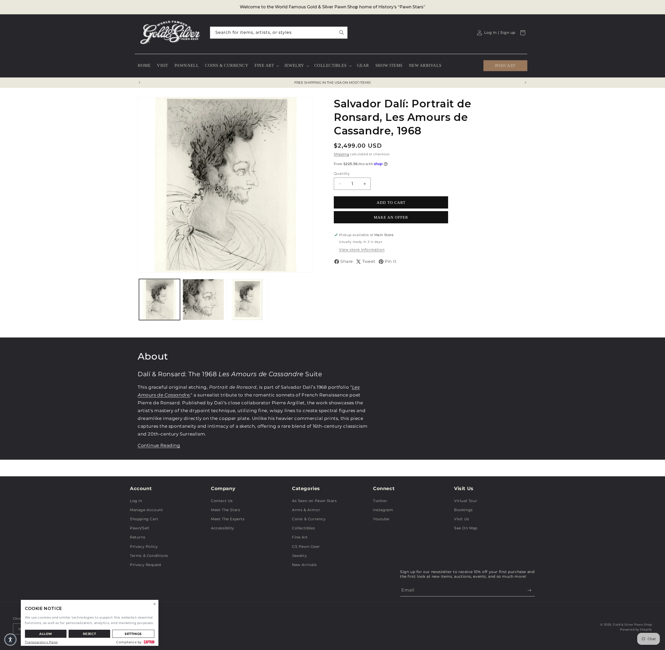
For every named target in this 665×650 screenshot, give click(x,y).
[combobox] (278, 32)
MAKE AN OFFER (391, 217)
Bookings (463, 510)
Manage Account (146, 510)
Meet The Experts (228, 519)
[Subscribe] (529, 590)
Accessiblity (222, 528)
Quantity (342, 173)
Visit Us (461, 519)
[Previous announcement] (139, 82)
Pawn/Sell (139, 528)
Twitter (380, 500)
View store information (361, 249)
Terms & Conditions (149, 555)
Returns (137, 537)
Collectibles (303, 528)
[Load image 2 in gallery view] (203, 299)
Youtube (381, 519)
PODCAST (505, 65)
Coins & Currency (309, 519)
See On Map (465, 528)
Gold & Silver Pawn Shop (632, 624)
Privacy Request (146, 564)
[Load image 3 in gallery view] (247, 299)
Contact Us (222, 500)
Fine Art (300, 537)
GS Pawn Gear (306, 546)
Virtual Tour (465, 500)
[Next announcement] (525, 82)
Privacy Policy (144, 546)
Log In (136, 500)
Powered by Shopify (636, 629)
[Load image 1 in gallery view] (159, 299)
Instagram (383, 510)
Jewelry (299, 555)
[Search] (341, 32)
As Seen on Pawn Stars (314, 500)
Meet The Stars (225, 510)
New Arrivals (304, 564)
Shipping (341, 154)
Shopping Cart (144, 519)
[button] (266, 66)
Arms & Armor (306, 510)
